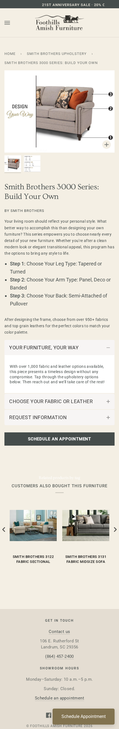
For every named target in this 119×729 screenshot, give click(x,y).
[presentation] (4, 529)
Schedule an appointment (59, 698)
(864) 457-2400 (59, 656)
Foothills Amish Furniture (56, 726)
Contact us (59, 631)
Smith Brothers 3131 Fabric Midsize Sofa (86, 559)
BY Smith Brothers (24, 211)
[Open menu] (12, 22)
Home (9, 54)
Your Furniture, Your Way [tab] (44, 347)
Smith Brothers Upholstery (57, 54)
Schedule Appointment (83, 716)
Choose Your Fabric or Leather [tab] (51, 401)
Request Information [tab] (38, 417)
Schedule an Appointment (59, 439)
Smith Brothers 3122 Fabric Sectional (33, 559)
